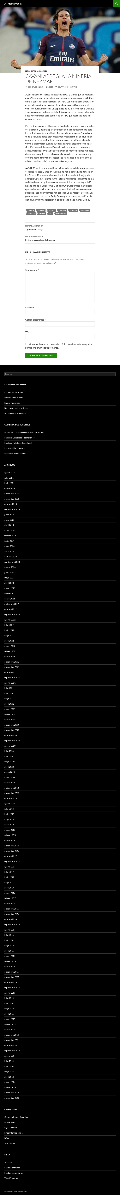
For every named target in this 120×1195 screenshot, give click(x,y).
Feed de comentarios (13, 1173)
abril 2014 (9, 1077)
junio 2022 (9, 630)
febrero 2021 (10, 714)
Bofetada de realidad (22, 443)
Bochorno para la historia (16, 408)
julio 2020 (9, 751)
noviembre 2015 (11, 977)
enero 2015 (9, 1029)
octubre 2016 (10, 919)
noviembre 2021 (11, 667)
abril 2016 (9, 950)
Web (27, 331)
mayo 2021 (9, 698)
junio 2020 (9, 756)
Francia (62, 210)
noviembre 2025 (11, 499)
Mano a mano (19, 448)
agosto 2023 (10, 567)
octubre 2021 (10, 672)
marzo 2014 (9, 1082)
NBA (6, 1138)
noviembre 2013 (11, 1098)
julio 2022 (9, 625)
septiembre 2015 (12, 987)
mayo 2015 (9, 1008)
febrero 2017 (10, 898)
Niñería (42, 214)
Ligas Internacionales (36, 71)
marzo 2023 (9, 588)
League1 (73, 210)
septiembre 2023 (12, 562)
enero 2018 (9, 840)
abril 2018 (9, 824)
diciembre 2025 (11, 493)
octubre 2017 (10, 856)
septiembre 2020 (12, 740)
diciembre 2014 (11, 1035)
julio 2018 (9, 809)
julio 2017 (9, 872)
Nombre (30, 307)
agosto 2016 (10, 929)
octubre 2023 (10, 556)
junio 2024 (9, 541)
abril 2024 (9, 551)
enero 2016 (9, 966)
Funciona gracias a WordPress (16, 1191)
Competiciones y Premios (16, 1117)
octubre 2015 (10, 982)
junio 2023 (9, 572)
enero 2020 (9, 772)
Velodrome (61, 214)
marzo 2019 (9, 777)
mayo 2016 (9, 945)
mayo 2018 (9, 819)
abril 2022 (9, 640)
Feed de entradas (12, 1167)
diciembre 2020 (11, 725)
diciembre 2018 (11, 788)
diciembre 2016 (11, 908)
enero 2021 (9, 719)
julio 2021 (9, 688)
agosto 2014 (10, 1056)
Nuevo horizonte (12, 403)
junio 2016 (9, 940)
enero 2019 (9, 782)
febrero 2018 (10, 835)
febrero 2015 (10, 1024)
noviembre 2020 (11, 730)
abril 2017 (9, 887)
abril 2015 (9, 1014)
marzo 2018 (9, 830)
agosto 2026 (10, 472)
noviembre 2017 (11, 851)
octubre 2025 (10, 504)
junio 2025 (9, 514)
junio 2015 (9, 1003)
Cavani (31, 210)
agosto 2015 (10, 993)
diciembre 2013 (11, 1092)
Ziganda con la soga (34, 228)
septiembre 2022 (12, 614)
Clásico (41, 210)
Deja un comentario (67, 87)
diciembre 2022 (11, 604)
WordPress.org (11, 1178)
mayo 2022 (9, 635)
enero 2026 (9, 488)
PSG (50, 214)
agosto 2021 (10, 683)
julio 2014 (9, 1061)
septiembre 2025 (12, 509)
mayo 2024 (9, 546)
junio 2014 (9, 1066)
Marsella (85, 210)
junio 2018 (9, 814)
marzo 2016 (9, 956)
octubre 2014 (10, 1045)
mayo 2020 (9, 761)
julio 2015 (9, 998)
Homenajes (9, 1122)
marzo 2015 (9, 1019)
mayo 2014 (9, 1071)
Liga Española (10, 1127)
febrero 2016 (10, 961)
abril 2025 (9, 525)
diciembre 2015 (11, 972)
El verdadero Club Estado (32, 432)
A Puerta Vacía (13, 3)
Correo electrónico (35, 319)
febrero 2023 (10, 593)
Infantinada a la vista (13, 397)
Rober (50, 87)
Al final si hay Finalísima (15, 413)
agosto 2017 (10, 866)
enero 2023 (9, 598)
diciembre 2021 (11, 661)
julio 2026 (9, 478)
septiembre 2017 (12, 861)
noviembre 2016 (11, 914)
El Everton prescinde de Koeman (40, 238)
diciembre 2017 (11, 845)
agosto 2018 (10, 803)
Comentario (32, 269)
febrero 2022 (10, 651)
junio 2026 (9, 483)
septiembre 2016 (12, 924)
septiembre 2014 (12, 1050)
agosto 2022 (10, 619)
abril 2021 (9, 704)
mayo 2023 (9, 577)
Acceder (8, 1162)
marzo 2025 (9, 530)
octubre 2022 (10, 609)
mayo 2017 (9, 882)
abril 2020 (9, 767)
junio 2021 (9, 693)
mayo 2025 (9, 520)
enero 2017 (9, 903)
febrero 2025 (10, 535)
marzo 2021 (9, 709)
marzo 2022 (9, 646)
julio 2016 (9, 935)
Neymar (31, 214)
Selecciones (9, 1143)
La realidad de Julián (13, 392)
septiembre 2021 (12, 677)
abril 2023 (9, 583)
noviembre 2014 (11, 1040)
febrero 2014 (10, 1087)
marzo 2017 (9, 893)
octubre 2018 (10, 798)
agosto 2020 (10, 746)
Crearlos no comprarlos (24, 437)
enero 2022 (9, 656)
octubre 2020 (10, 735)
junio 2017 (9, 877)
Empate (52, 210)
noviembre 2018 (11, 793)
